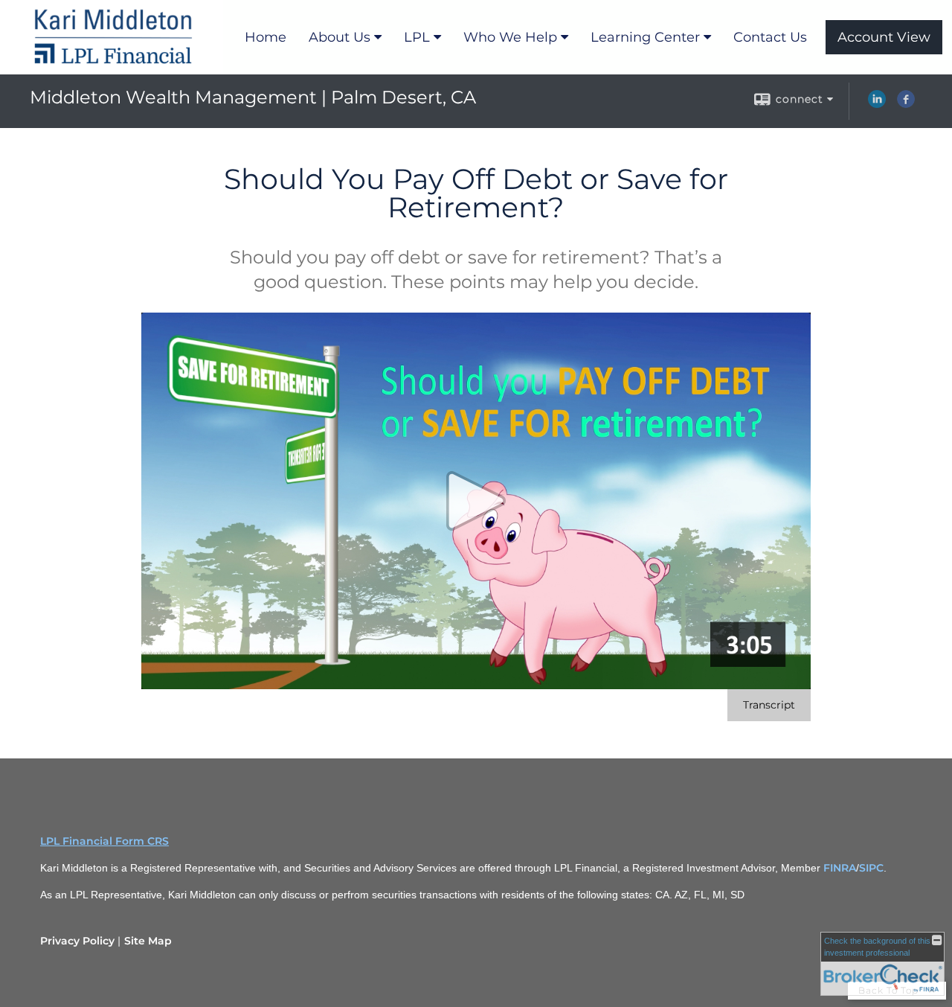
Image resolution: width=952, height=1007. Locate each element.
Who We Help (510, 37)
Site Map (148, 940)
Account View (883, 37)
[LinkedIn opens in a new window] (877, 104)
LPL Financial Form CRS (104, 841)
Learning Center (645, 37)
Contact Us (770, 37)
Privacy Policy (77, 940)
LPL (417, 37)
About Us (339, 37)
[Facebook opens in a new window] (906, 104)
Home (265, 37)
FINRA (839, 868)
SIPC (871, 868)
